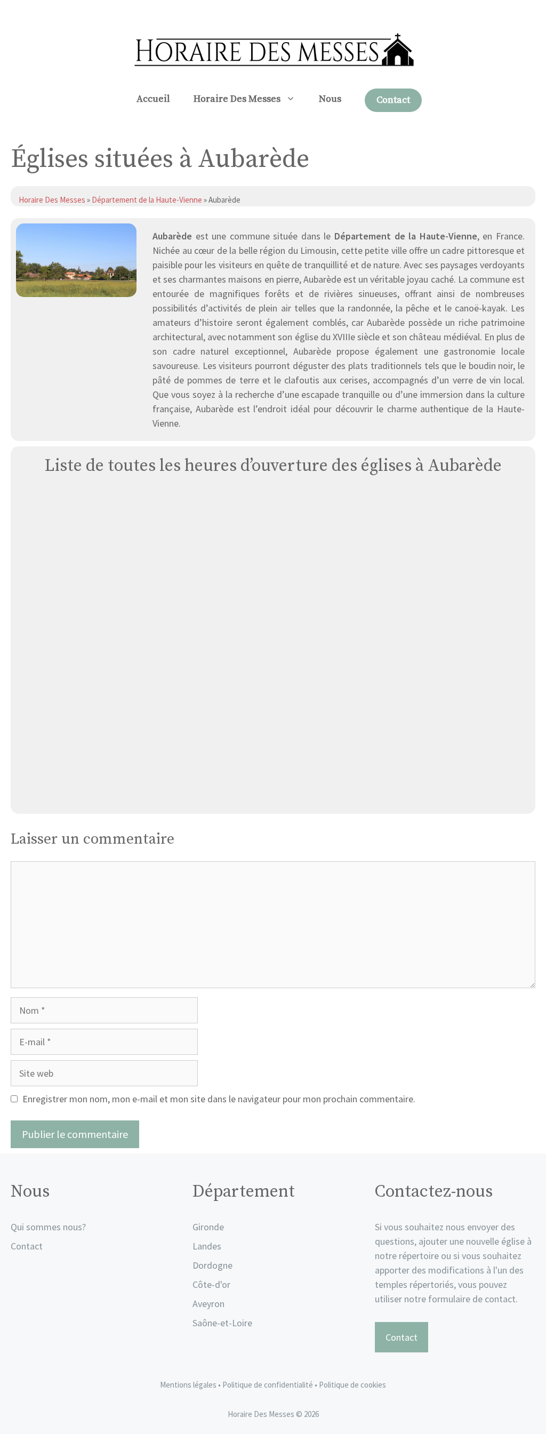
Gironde (208, 1227)
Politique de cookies (352, 1385)
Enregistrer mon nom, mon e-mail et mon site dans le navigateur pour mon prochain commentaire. (218, 1099)
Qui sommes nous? (48, 1227)
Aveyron (208, 1303)
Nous (330, 99)
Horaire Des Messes (237, 99)
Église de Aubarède (273, 793)
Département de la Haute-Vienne (147, 200)
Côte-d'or (211, 1284)
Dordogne (212, 1265)
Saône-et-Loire (222, 1323)
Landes (206, 1246)
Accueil (153, 99)
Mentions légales (188, 1385)
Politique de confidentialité (268, 1385)
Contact (393, 100)
